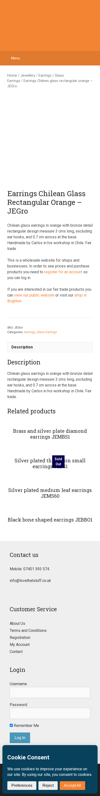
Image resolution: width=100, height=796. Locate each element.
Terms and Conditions (28, 630)
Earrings (45, 75)
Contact (16, 651)
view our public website (34, 295)
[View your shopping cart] (94, 58)
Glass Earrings (47, 332)
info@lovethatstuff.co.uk (30, 580)
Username (18, 684)
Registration (20, 637)
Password (18, 704)
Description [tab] (22, 347)
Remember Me (26, 725)
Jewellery (27, 75)
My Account (20, 644)
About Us (17, 623)
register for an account (63, 272)
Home (12, 75)
